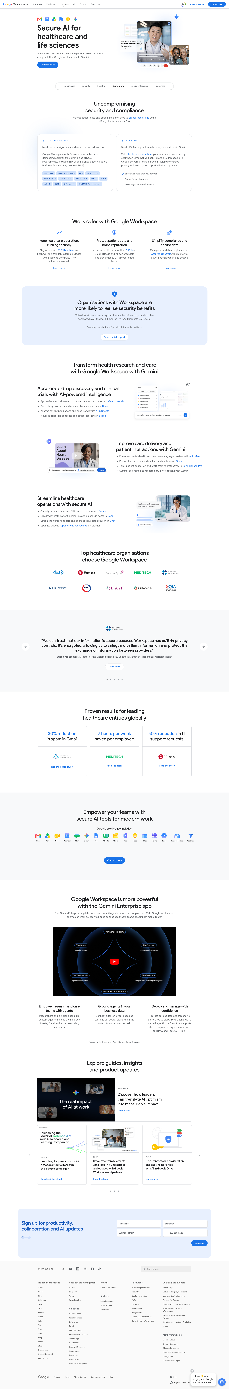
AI (74, 4)
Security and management (82, 1282)
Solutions (37, 4)
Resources (95, 4)
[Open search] (183, 4)
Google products (98, 1377)
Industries (64, 4)
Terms (67, 1377)
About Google (80, 1377)
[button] (222, 1382)
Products (51, 4)
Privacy (57, 1377)
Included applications (49, 1282)
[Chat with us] (222, 1382)
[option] (69, 86)
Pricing (83, 4)
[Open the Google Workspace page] (16, 4)
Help (111, 1377)
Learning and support (174, 1282)
